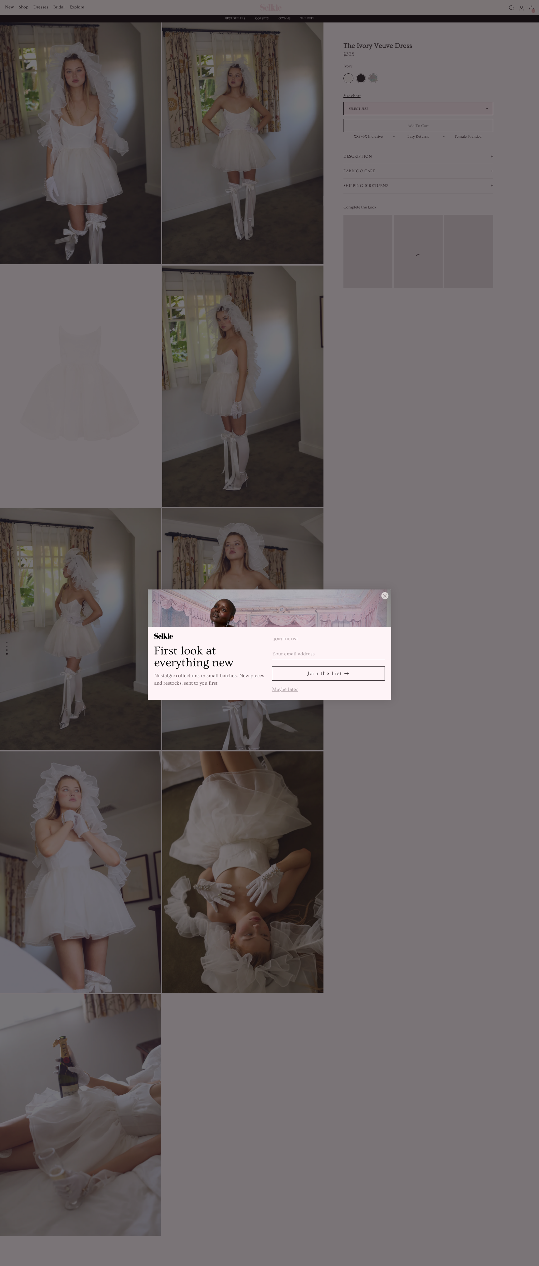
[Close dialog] (385, 595)
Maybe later (285, 689)
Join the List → (329, 673)
